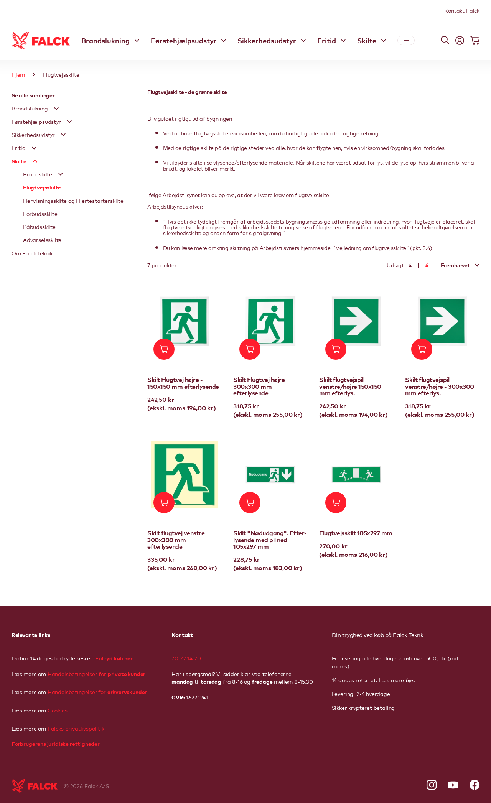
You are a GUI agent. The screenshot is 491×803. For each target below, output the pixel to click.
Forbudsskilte (40, 213)
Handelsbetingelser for (96, 673)
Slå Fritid (34, 148)
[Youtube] (453, 785)
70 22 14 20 (186, 658)
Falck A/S (96, 785)
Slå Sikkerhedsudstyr (63, 134)
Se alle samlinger (33, 95)
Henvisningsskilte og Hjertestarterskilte (73, 200)
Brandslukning (105, 40)
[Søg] (445, 40)
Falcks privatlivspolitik (75, 728)
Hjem (18, 74)
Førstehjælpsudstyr (184, 40)
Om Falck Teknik (32, 253)
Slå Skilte (34, 161)
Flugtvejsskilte (42, 187)
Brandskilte (37, 174)
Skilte (366, 40)
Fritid (326, 40)
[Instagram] (432, 785)
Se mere (406, 41)
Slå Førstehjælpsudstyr (69, 121)
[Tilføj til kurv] (164, 349)
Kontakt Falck (461, 10)
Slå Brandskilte (60, 174)
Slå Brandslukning (56, 108)
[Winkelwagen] (474, 40)
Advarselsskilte (42, 239)
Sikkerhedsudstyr (266, 40)
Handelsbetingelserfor (97, 691)
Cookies (57, 710)
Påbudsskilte (39, 226)
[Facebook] (474, 785)
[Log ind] (459, 40)
